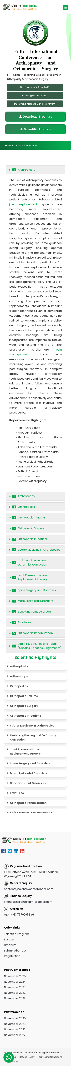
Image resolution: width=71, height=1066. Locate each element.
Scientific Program (37, 129)
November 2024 (15, 982)
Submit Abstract (15, 951)
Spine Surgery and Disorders (30, 763)
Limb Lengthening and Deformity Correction (33, 737)
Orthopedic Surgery (24, 706)
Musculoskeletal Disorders (28, 773)
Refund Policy (26, 1057)
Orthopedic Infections (25, 716)
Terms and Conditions (50, 1057)
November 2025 (15, 976)
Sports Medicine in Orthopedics (32, 726)
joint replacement (25, 204)
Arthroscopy (19, 676)
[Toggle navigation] (65, 7)
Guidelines (12, 1061)
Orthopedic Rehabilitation (28, 803)
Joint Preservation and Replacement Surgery (26, 751)
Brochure (10, 945)
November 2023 (15, 987)
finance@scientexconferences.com (28, 902)
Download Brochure (37, 116)
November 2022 (15, 993)
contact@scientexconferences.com (28, 889)
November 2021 (14, 998)
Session (9, 939)
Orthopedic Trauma (24, 696)
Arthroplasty (19, 666)
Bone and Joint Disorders (28, 783)
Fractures (17, 793)
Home (8, 145)
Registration (12, 956)
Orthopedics (19, 686)
